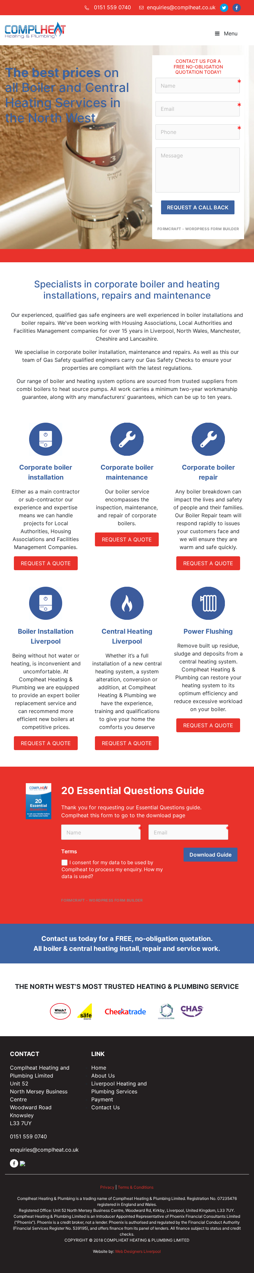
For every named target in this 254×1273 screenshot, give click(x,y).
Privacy (107, 1187)
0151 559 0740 (112, 7)
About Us (103, 1075)
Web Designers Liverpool (138, 1251)
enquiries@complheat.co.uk (181, 7)
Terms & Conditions (135, 1187)
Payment (102, 1099)
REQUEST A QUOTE (46, 563)
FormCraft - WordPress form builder (198, 229)
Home (98, 1067)
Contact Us (105, 1107)
